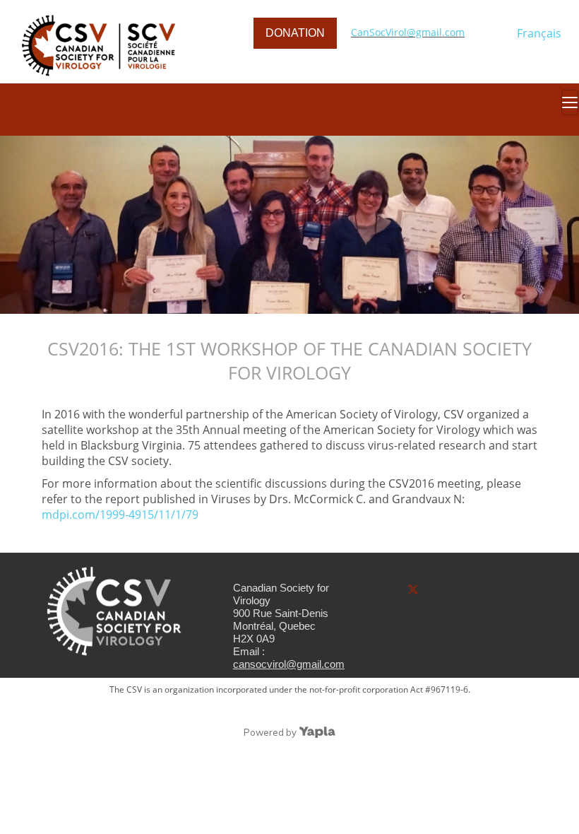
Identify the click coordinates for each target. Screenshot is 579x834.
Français (539, 33)
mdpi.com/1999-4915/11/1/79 (120, 514)
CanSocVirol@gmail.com (408, 32)
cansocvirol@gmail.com (289, 664)
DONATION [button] (295, 33)
